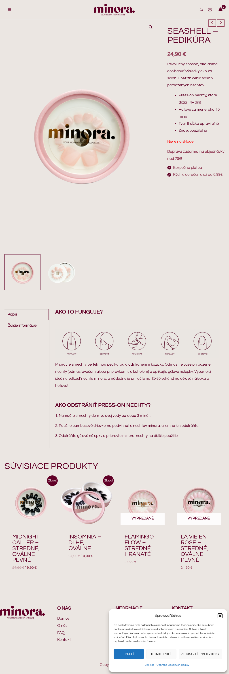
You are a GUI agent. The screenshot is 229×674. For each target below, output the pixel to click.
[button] (220, 616)
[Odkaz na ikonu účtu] (210, 10)
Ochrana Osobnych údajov (173, 664)
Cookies (149, 664)
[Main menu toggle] (9, 10)
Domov (63, 619)
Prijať (129, 654)
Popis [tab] (12, 314)
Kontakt (64, 640)
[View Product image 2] (62, 272)
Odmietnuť (161, 654)
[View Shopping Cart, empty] (220, 10)
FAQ (61, 633)
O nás (62, 626)
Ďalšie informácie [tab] (22, 326)
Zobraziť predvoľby (200, 654)
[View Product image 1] (22, 272)
